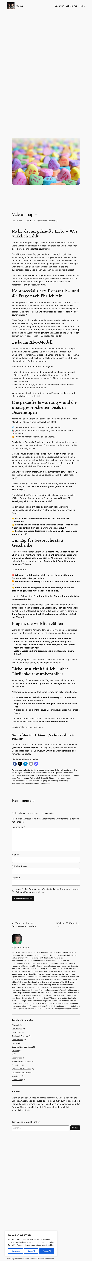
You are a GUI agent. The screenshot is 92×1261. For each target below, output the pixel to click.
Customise (16, 1251)
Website (16, 877)
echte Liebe (49, 770)
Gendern (15, 1043)
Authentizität (28, 770)
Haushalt (15, 1051)
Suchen (75, 1128)
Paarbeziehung (23, 778)
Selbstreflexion (33, 781)
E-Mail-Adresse (20, 866)
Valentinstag (53, 221)
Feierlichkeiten (41, 221)
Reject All (31, 1251)
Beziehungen (39, 770)
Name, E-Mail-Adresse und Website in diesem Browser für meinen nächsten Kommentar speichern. (47, 890)
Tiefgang (43, 781)
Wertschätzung (18, 783)
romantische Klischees (63, 778)
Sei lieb (19, 6)
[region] (31, 1243)
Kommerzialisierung (29, 775)
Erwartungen (17, 773)
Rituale (51, 778)
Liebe (60, 775)
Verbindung (63, 781)
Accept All (47, 1251)
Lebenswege (17, 1058)
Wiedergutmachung (32, 783)
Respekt (44, 778)
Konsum (54, 775)
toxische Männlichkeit (20, 1072)
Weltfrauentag (17, 1080)
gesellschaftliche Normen (42, 773)
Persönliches (17, 1065)
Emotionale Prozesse (20, 1036)
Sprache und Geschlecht (21, 1069)
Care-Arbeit (16, 1032)
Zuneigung (45, 783)
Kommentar (18, 827)
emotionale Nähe (70, 770)
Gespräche (57, 773)
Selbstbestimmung (19, 781)
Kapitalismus (68, 773)
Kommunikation (44, 775)
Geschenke (27, 773)
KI (13, 1054)
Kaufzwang (16, 775)
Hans (31, 221)
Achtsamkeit (17, 770)
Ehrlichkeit (59, 770)
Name (15, 855)
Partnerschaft (35, 778)
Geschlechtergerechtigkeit (22, 1047)
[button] (15, 764)
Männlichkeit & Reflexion (21, 1062)
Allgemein (16, 1025)
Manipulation (68, 775)
